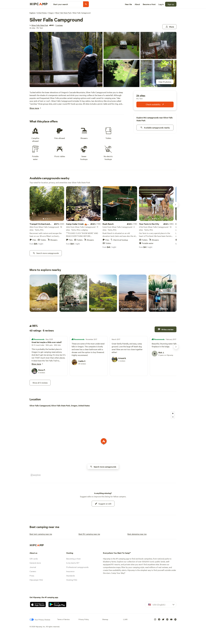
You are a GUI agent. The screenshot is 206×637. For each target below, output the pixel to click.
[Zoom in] (173, 413)
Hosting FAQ (71, 579)
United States (42, 13)
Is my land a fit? (72, 562)
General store (35, 562)
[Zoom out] (173, 417)
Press (32, 575)
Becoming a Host (73, 558)
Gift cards (34, 558)
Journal (33, 567)
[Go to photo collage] (66, 59)
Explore (32, 13)
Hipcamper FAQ (36, 579)
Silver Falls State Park (63, 13)
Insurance (70, 571)
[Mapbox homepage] (35, 475)
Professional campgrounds (77, 567)
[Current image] (43, 218)
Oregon (51, 13)
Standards (70, 575)
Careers (33, 571)
